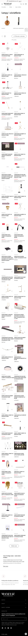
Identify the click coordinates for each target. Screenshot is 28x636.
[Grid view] (2, 36)
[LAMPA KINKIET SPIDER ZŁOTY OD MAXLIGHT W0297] (8, 105)
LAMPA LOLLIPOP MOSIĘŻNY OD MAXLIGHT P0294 (20, 338)
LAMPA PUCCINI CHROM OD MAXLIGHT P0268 (7, 134)
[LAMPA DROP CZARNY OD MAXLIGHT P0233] (8, 67)
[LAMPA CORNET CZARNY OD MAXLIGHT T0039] (20, 188)
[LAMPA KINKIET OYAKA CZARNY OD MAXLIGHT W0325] (8, 463)
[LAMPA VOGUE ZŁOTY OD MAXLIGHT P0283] (8, 206)
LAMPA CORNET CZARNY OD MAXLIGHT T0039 (20, 197)
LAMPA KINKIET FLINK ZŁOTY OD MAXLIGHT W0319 (7, 433)
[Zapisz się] (24, 618)
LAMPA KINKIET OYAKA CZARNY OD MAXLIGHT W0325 (6, 473)
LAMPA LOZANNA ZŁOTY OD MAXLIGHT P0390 (7, 297)
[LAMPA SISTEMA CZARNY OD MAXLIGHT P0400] (8, 407)
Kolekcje (10, 7)
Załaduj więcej (14, 546)
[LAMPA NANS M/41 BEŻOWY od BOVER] (20, 407)
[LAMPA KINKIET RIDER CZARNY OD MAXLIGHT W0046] (20, 227)
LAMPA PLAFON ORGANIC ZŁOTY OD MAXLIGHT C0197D (7, 494)
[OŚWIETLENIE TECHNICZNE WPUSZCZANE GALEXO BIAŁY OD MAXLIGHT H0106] (20, 368)
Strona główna (4, 7)
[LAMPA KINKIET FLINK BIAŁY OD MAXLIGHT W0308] (20, 507)
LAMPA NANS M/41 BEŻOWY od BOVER (20, 415)
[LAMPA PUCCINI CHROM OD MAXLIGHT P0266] (20, 85)
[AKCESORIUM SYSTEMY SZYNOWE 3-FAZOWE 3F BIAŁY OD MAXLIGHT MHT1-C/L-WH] (20, 306)
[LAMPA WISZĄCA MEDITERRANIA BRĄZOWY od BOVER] (20, 349)
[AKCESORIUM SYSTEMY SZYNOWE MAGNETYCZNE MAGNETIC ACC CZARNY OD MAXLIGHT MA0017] (8, 248)
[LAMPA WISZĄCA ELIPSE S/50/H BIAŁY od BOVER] (20, 445)
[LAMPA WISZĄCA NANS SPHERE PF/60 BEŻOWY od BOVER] (20, 388)
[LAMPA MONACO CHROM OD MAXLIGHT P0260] (8, 46)
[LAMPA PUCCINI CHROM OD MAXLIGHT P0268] (8, 126)
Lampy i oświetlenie (18, 7)
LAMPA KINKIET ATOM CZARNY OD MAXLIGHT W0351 (6, 236)
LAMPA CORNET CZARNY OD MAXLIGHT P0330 (20, 433)
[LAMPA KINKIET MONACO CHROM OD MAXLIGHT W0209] (20, 485)
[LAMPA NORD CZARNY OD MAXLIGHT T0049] (8, 507)
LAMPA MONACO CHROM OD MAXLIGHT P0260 (7, 55)
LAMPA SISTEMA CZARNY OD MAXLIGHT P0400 (7, 415)
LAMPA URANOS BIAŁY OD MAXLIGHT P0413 (19, 114)
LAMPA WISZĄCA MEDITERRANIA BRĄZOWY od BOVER (20, 358)
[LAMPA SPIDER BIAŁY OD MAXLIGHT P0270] (20, 46)
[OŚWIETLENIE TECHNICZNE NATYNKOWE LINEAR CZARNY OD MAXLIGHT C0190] (8, 329)
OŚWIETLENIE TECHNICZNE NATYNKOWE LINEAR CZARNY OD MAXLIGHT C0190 (8, 339)
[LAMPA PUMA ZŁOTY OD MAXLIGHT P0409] (8, 85)
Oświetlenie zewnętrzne (18, 28)
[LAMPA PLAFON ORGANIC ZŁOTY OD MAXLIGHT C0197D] (8, 485)
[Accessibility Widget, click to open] (25, 633)
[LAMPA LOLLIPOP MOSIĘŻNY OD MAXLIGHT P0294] (20, 329)
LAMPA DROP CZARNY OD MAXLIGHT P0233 (7, 75)
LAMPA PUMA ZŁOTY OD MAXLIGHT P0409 (6, 93)
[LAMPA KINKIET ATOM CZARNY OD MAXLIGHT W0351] (8, 227)
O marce (3, 589)
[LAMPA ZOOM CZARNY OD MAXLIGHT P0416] (20, 146)
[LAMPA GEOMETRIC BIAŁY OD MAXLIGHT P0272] (8, 188)
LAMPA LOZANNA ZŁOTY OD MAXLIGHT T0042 (19, 297)
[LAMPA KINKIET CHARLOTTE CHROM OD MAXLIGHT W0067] (8, 306)
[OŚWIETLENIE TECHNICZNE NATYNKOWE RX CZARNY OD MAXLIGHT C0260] (20, 167)
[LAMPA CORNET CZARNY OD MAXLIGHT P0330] (20, 425)
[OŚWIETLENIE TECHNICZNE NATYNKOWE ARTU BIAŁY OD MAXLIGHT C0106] (8, 527)
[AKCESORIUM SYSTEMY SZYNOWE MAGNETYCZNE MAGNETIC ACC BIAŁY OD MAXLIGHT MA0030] (8, 167)
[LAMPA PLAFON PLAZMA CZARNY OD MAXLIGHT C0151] (20, 248)
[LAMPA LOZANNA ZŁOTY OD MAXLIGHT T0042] (20, 288)
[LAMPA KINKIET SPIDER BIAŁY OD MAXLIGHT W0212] (20, 527)
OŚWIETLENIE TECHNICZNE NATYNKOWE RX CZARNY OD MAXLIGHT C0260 (20, 176)
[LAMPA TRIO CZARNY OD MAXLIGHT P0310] (20, 463)
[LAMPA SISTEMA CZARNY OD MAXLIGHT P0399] (8, 445)
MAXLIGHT (3, 52)
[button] (2, 4)
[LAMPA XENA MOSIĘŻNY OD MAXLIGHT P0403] (20, 126)
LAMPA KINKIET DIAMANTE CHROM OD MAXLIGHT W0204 (7, 155)
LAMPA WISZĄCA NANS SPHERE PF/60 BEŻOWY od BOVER (19, 397)
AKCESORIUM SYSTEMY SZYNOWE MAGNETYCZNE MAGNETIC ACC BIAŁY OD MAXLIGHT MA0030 (7, 176)
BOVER (15, 355)
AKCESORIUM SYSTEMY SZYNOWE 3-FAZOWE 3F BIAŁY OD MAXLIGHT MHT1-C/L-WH (19, 316)
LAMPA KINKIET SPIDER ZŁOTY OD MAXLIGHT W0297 (7, 114)
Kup (19, 1)
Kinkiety (3, 28)
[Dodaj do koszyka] (12, 49)
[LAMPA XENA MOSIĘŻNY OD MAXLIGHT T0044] (20, 206)
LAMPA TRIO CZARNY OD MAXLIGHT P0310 (19, 472)
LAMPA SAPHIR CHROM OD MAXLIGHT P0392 (7, 357)
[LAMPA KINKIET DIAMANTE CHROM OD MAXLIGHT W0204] (8, 146)
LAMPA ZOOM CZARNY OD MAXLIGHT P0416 (19, 155)
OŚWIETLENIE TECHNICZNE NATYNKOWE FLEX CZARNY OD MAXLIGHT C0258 (7, 278)
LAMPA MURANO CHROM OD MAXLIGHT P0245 (20, 75)
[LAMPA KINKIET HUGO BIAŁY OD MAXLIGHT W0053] (20, 269)
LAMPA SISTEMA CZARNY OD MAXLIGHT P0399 (7, 454)
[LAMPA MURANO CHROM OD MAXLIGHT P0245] (20, 67)
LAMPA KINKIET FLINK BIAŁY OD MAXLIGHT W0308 (19, 515)
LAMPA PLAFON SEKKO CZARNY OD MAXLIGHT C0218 (8, 377)
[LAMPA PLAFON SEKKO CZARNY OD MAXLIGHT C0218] (8, 368)
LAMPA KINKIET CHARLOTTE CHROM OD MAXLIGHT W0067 (7, 316)
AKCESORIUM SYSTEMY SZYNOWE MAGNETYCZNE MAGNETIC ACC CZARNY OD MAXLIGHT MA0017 (8, 258)
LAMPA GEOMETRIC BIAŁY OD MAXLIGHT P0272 (7, 197)
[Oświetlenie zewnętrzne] (18, 21)
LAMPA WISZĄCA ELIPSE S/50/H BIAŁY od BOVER (19, 454)
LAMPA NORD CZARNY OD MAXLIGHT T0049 (7, 515)
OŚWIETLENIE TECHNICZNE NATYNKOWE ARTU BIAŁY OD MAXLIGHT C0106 (7, 537)
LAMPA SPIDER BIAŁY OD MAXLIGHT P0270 (19, 55)
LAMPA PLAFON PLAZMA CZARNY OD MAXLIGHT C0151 (20, 257)
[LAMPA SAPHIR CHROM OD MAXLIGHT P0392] (8, 349)
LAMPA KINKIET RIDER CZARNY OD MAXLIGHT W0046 (19, 236)
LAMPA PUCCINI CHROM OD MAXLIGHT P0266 (20, 93)
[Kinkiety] (7, 21)
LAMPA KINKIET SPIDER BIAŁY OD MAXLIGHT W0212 (20, 536)
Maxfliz (6, 634)
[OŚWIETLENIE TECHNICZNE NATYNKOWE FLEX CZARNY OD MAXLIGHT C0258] (8, 269)
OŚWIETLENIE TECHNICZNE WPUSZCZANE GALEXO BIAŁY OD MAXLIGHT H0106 (20, 378)
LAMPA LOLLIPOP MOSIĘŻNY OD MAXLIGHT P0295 (7, 396)
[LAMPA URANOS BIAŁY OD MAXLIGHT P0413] (20, 105)
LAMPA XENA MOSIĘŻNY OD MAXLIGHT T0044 (20, 215)
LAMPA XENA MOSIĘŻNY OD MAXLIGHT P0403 (20, 134)
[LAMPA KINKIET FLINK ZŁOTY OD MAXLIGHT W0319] (8, 425)
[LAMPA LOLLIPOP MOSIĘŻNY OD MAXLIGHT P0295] (8, 388)
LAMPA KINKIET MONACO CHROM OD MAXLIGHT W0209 (19, 494)
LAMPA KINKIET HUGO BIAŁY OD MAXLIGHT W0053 (20, 278)
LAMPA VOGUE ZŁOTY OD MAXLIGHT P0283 (7, 215)
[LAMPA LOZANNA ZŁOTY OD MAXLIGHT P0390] (8, 288)
